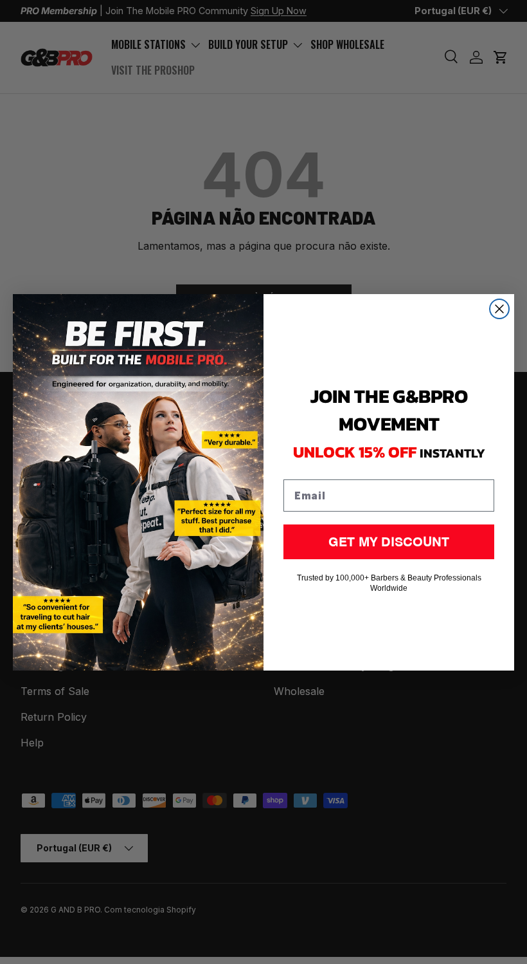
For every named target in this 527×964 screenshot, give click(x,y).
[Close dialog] (499, 309)
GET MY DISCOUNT (388, 541)
